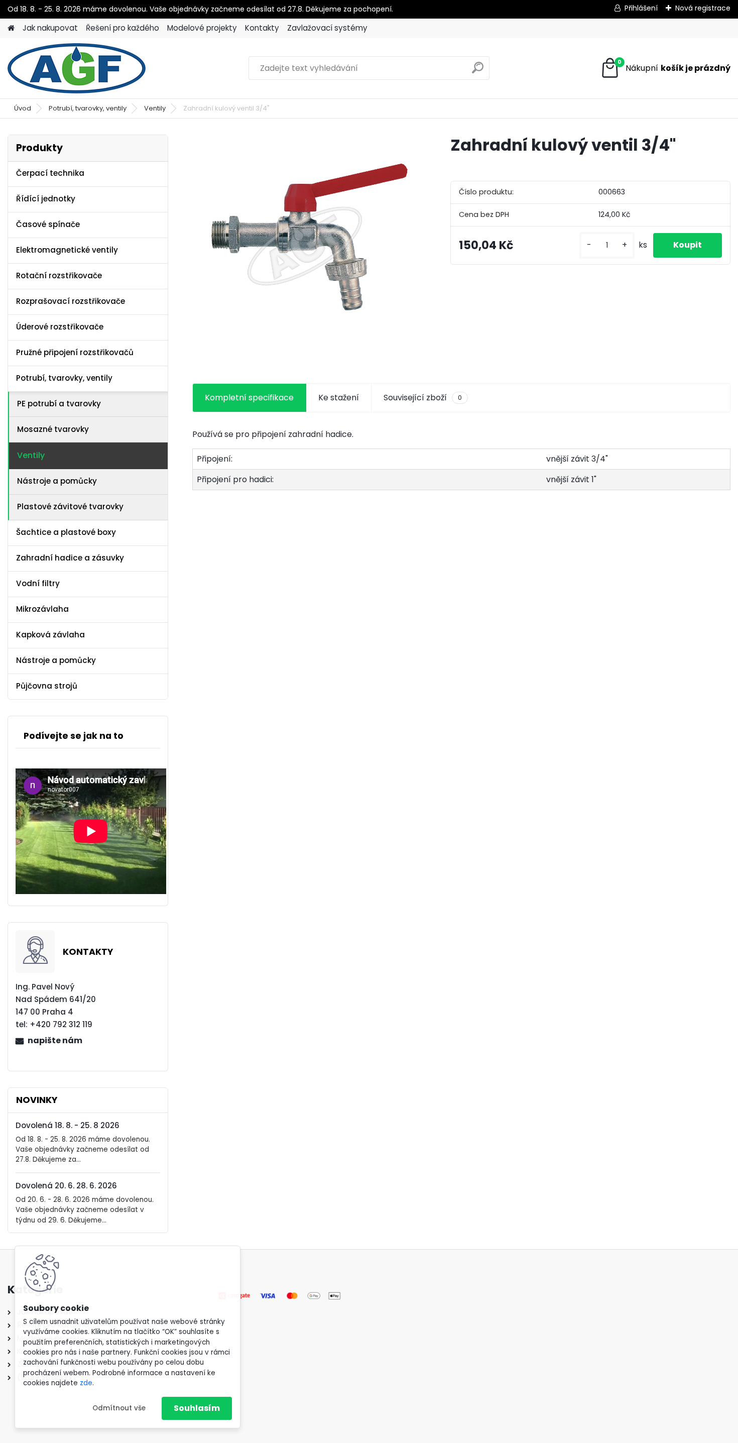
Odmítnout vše (119, 1408)
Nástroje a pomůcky (57, 481)
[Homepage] (11, 28)
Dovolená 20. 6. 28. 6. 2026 (66, 1185)
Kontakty (262, 28)
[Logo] (77, 68)
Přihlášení (641, 8)
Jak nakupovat (50, 28)
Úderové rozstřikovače (59, 326)
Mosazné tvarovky (53, 429)
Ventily (155, 108)
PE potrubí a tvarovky (59, 403)
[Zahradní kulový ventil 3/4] (305, 248)
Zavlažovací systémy (327, 28)
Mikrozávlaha (42, 609)
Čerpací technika (50, 173)
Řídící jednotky (45, 198)
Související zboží (423, 397)
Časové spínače (48, 224)
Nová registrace (702, 8)
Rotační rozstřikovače (59, 275)
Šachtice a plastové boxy (66, 532)
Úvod (22, 108)
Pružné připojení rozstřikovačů (75, 352)
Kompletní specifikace (249, 397)
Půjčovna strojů (46, 686)
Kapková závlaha (50, 634)
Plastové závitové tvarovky (70, 506)
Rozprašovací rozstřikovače (70, 301)
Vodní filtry (38, 583)
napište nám (55, 1040)
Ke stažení (338, 397)
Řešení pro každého (122, 28)
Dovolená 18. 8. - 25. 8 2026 (67, 1125)
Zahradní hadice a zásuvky (70, 557)
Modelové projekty (202, 28)
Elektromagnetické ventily (67, 250)
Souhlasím (197, 1408)
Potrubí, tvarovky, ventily (88, 108)
